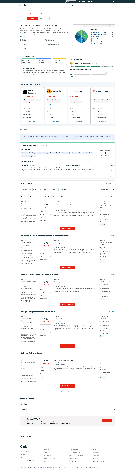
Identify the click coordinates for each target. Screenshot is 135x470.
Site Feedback (23, 454)
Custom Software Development (99, 32)
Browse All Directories (74, 449)
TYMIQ (30, 11)
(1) (79, 96)
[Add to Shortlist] (51, 18)
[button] (26, 189)
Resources (103, 5)
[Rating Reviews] (30, 13)
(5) (108, 155)
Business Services (83, 5)
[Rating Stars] (28, 96)
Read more (22, 36)
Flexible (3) (32, 153)
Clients (110, 25)
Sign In (107, 1)
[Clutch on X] (24, 461)
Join (113, 1)
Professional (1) (76, 153)
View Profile (32, 121)
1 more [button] (33, 102)
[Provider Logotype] (23, 13)
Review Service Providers (75, 452)
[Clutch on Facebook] (21, 461)
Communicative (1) (55, 153)
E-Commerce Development (98, 41)
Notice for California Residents (47, 467)
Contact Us (22, 457)
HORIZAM (78, 91)
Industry (45, 189)
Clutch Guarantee (97, 455)
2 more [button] (49, 104)
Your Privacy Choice (31, 467)
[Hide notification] (113, 136)
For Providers (90, 1)
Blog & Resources (73, 458)
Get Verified (96, 452)
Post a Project (112, 5)
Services (78, 25)
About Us (46, 449)
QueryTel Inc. (103, 91)
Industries (99, 25)
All (71, 73)
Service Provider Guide (98, 461)
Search (67, 1)
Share (112, 197)
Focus (88, 25)
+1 (58, 44)
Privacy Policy (23, 467)
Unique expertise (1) (87, 153)
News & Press (47, 455)
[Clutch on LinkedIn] (33, 461)
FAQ (45, 461)
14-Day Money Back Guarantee (76, 455)
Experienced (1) (66, 153)
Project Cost (36, 189)
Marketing (70, 5)
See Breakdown (104, 158)
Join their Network (44, 13)
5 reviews (36, 14)
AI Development (96, 36)
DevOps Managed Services (99, 73)
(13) (56, 96)
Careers (46, 452)
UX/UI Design (74, 76)
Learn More (71, 138)
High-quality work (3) (42, 153)
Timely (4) (24, 153)
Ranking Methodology (49, 458)
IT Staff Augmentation (97, 43)
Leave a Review (82, 1)
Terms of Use (58, 467)
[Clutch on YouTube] (30, 461)
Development (55, 5)
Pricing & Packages (94, 5)
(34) (32, 96)
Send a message (107, 420)
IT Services (63, 5)
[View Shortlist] (96, 1)
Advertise (95, 458)
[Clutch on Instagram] (27, 461)
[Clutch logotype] (23, 5)
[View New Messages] (100, 1)
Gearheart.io (56, 91)
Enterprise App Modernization (99, 34)
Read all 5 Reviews (67, 176)
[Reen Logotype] (25, 92)
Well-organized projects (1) (28, 156)
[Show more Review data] (67, 228)
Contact (33, 18)
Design (75, 5)
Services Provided (25, 189)
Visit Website (44, 18)
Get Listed (95, 449)
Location (54, 189)
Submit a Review (108, 183)
